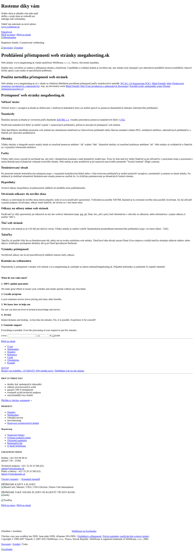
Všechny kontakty (10, 479)
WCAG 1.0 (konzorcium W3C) (135, 83)
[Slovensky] (7, 47)
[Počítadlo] (6, 549)
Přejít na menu (8, 34)
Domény (11, 352)
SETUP (5, 368)
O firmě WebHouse (16, 446)
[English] (18, 47)
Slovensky (6, 544)
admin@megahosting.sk (12, 468)
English (16, 544)
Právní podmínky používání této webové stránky (126, 536)
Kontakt (11, 363)
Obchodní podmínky (17, 440)
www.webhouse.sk (10, 27)
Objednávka (13, 360)
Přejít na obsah (24, 34)
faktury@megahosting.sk (13, 474)
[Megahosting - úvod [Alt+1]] (8, 37)
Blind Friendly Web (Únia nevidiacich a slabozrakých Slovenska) (97, 86)
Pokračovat (6, 32)
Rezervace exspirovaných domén (23, 423)
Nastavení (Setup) (15, 435)
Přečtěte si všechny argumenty (15, 400)
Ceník (10, 357)
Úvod (10, 346)
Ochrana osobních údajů (19, 437)
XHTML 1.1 (63, 119)
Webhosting (13, 349)
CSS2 (122, 119)
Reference (12, 354)
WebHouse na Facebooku (84, 531)
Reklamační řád (14, 443)
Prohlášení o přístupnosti (89, 536)
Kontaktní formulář (31, 479)
